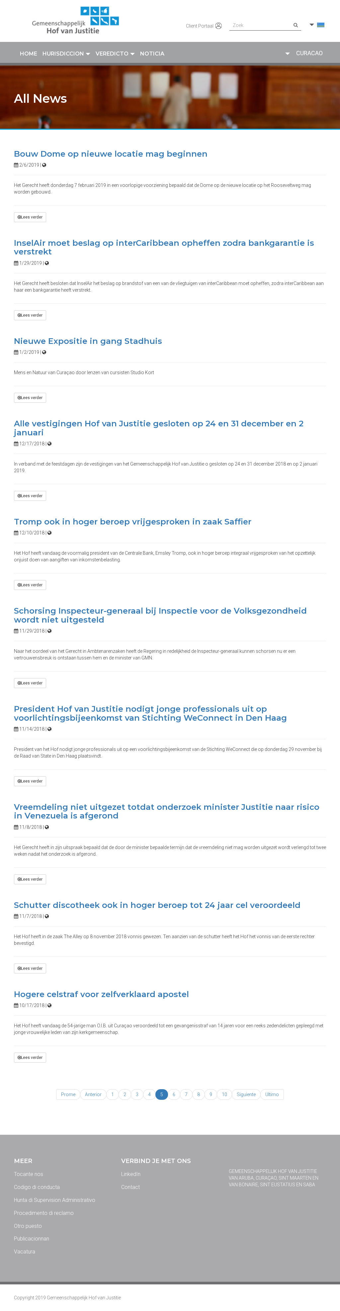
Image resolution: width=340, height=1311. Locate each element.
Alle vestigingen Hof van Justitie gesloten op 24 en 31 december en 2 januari (158, 428)
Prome (68, 1094)
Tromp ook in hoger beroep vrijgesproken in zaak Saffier (132, 521)
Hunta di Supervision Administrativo (54, 1200)
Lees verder (31, 217)
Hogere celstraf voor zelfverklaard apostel (101, 994)
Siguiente (246, 1094)
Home (28, 54)
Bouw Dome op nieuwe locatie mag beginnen (111, 154)
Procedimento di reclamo (44, 1213)
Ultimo (272, 1094)
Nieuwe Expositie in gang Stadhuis (88, 341)
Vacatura (24, 1251)
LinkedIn (130, 1174)
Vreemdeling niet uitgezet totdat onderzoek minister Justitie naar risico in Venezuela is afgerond (166, 811)
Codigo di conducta (37, 1187)
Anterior (93, 1094)
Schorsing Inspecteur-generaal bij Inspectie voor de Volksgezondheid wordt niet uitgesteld (160, 615)
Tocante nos (28, 1174)
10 (224, 1094)
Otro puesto (28, 1226)
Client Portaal (200, 26)
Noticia (152, 54)
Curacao (309, 53)
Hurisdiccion (63, 54)
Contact (130, 1187)
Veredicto (112, 54)
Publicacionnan (31, 1239)
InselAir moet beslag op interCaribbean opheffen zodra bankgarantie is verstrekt (164, 247)
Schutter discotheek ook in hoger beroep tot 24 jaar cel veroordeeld (157, 905)
